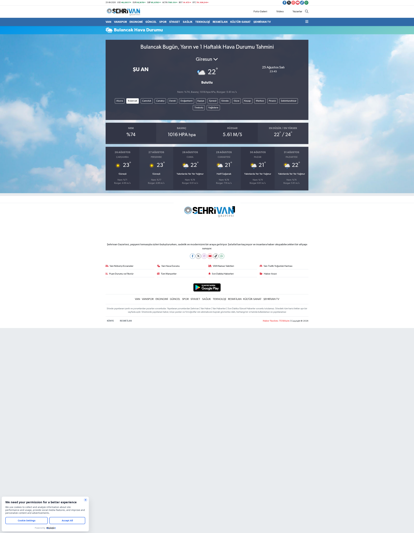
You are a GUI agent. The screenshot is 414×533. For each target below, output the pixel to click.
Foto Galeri (260, 11)
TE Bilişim (284, 321)
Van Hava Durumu (170, 266)
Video (280, 11)
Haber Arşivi (270, 274)
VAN (108, 22)
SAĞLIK (187, 22)
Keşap (247, 101)
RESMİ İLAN (220, 22)
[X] (198, 256)
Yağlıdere (213, 107)
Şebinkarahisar (288, 101)
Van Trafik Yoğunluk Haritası (278, 266)
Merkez (260, 101)
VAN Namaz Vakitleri (223, 266)
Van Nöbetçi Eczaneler (121, 266)
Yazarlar (297, 11)
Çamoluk (146, 101)
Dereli (172, 101)
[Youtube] (210, 256)
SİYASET (174, 22)
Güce (236, 101)
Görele (225, 101)
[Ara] (306, 12)
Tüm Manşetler (169, 274)
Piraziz (272, 101)
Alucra (119, 101)
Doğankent (187, 101)
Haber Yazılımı (270, 321)
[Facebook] (192, 256)
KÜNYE (110, 321)
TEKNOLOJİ (202, 22)
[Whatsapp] (221, 256)
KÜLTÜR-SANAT (240, 22)
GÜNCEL (151, 22)
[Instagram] (204, 256)
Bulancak (132, 101)
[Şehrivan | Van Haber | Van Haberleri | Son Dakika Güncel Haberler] (124, 11)
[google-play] (207, 287)
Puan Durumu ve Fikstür (121, 274)
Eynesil (212, 101)
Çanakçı (160, 101)
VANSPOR (120, 22)
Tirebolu (198, 107)
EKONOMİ (136, 22)
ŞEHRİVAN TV (262, 22)
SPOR (162, 22)
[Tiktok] (215, 256)
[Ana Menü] (306, 22)
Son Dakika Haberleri (223, 274)
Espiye (200, 101)
